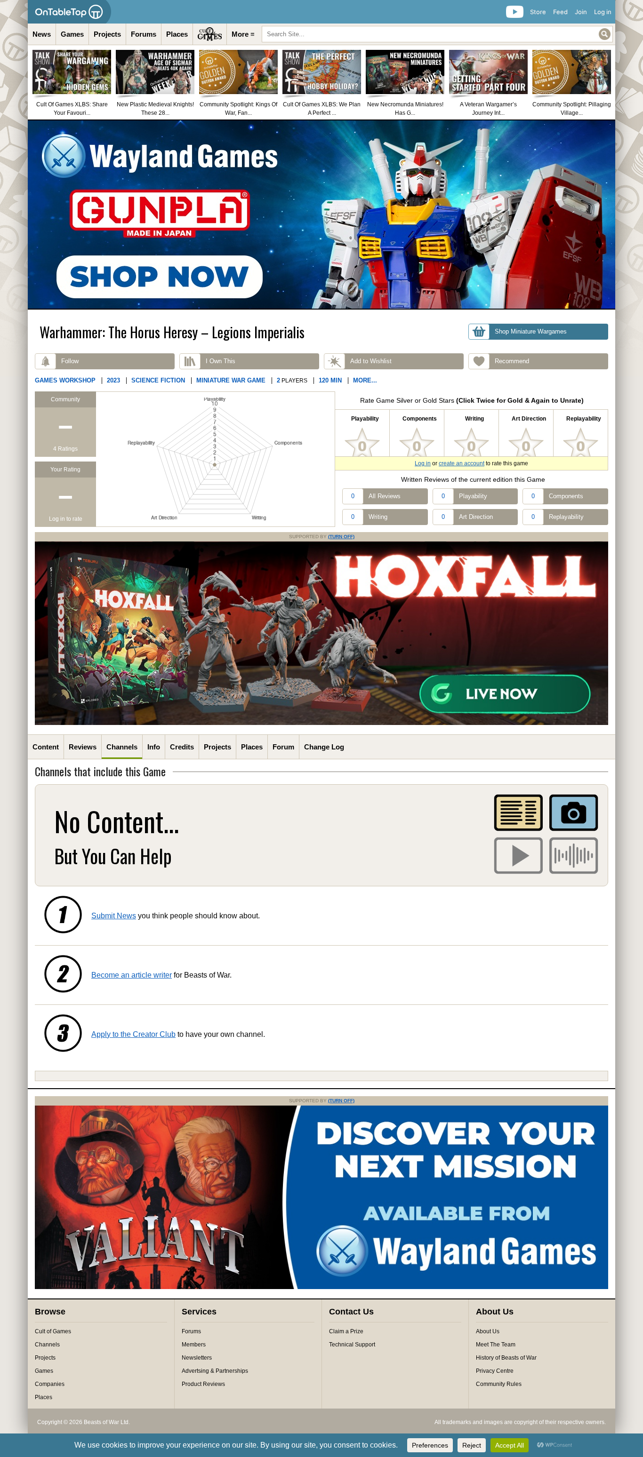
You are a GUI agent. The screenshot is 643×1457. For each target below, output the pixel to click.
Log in (602, 12)
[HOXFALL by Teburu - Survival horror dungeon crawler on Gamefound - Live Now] (321, 723)
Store (538, 12)
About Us (487, 1331)
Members (194, 1344)
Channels (121, 747)
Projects (107, 34)
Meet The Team (495, 1344)
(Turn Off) (341, 536)
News (41, 34)
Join (581, 12)
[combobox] (437, 34)
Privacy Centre (495, 1371)
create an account (461, 463)
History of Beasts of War (506, 1357)
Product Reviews (203, 1384)
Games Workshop (65, 380)
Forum (283, 747)
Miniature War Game (230, 380)
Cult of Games (53, 1331)
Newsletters (197, 1357)
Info (153, 747)
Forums (143, 34)
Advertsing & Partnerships (215, 1371)
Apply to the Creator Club (133, 1034)
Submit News (113, 916)
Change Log (324, 747)
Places (177, 34)
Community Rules (499, 1384)
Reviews (82, 747)
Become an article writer (131, 975)
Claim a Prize (346, 1331)
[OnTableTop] (69, 12)
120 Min (330, 380)
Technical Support (352, 1344)
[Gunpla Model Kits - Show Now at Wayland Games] (321, 214)
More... (365, 380)
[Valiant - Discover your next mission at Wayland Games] (321, 1287)
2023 (113, 380)
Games (72, 34)
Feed (560, 12)
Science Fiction (158, 380)
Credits (182, 747)
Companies (49, 1384)
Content (45, 747)
